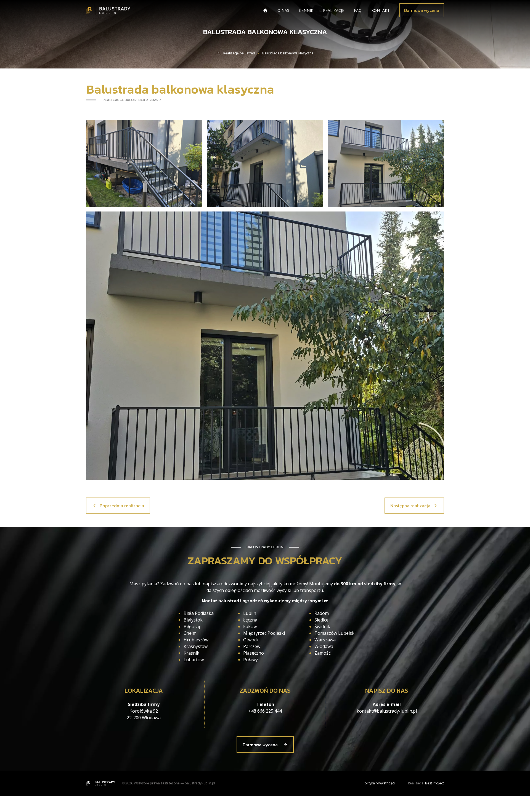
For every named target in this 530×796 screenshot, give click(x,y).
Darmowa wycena (421, 10)
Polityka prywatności (379, 783)
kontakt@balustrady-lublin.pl (387, 711)
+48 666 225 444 (265, 711)
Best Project (434, 783)
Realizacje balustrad (239, 53)
